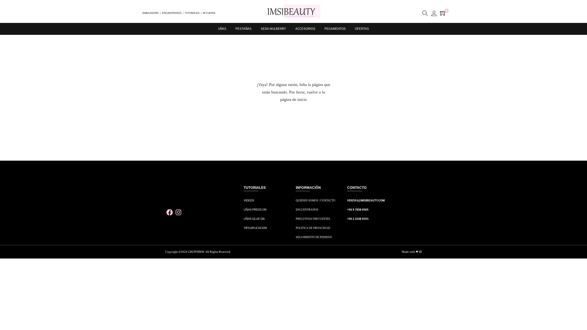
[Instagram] (178, 212)
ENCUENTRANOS (171, 13)
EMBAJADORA (151, 13)
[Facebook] (169, 212)
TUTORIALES (192, 13)
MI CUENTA (209, 13)
